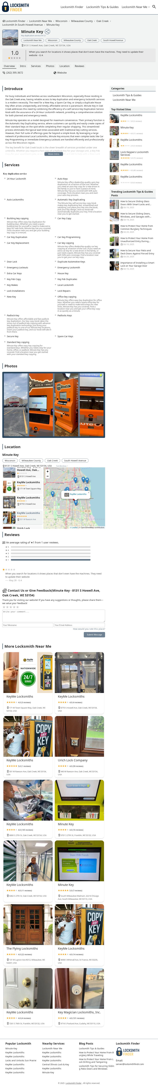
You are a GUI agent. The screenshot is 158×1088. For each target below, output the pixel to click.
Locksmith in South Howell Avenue (22, 24)
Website (62, 72)
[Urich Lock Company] (79, 736)
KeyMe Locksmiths (76, 486)
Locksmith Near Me (134, 7)
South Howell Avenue (113, 40)
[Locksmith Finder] (15, 7)
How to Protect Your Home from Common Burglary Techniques (137, 228)
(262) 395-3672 (14, 72)
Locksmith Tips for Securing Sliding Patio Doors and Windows (96, 1067)
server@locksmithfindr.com (130, 1064)
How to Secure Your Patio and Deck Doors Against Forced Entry (137, 253)
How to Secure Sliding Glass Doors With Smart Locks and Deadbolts (135, 204)
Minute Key (53, 24)
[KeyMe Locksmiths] (28, 672)
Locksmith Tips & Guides (102, 7)
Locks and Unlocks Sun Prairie (20, 1060)
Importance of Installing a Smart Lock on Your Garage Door (137, 265)
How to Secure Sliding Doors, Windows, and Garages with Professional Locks (135, 216)
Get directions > (62, 466)
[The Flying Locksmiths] (28, 924)
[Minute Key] (11, 39)
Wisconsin (61, 21)
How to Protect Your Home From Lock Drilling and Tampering (96, 1060)
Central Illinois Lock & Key (55, 1064)
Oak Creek (102, 21)
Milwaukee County (82, 21)
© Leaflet (73, 527)
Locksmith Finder (72, 7)
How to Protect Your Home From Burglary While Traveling (96, 1054)
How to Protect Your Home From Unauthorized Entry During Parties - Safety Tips (137, 241)
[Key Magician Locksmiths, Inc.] (79, 988)
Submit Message (94, 635)
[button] (75, 500)
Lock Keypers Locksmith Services (135, 155)
